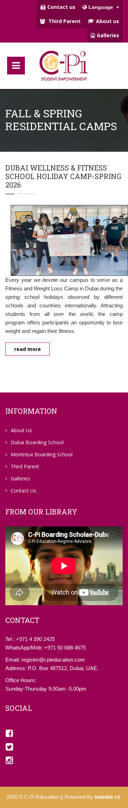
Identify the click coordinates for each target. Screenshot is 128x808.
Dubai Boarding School (37, 442)
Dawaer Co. (108, 797)
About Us (21, 430)
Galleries (108, 35)
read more (27, 349)
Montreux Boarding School (42, 454)
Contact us (61, 7)
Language (101, 7)
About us (107, 21)
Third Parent (64, 21)
